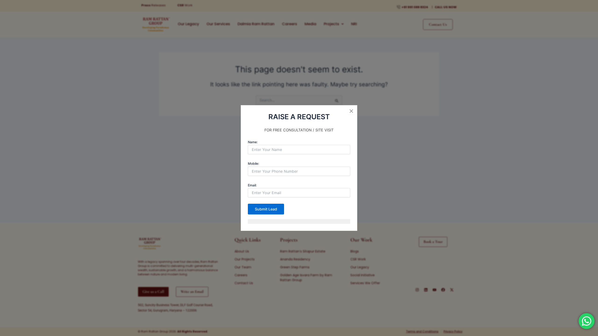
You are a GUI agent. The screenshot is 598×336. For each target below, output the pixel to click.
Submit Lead (266, 209)
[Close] (351, 111)
